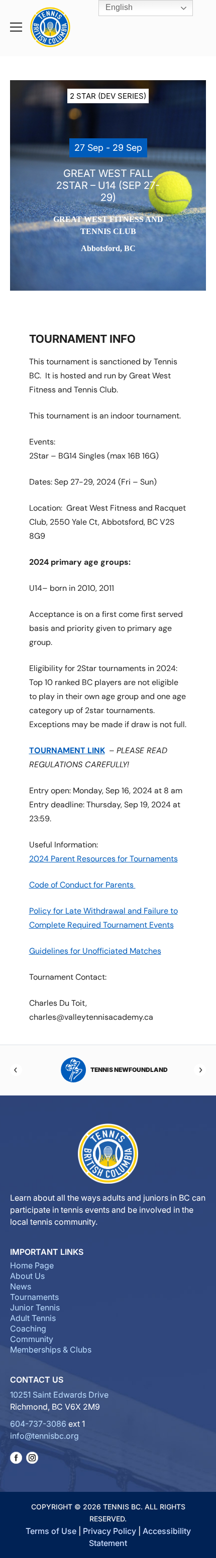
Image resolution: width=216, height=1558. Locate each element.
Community (31, 1339)
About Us (27, 1276)
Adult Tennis (33, 1318)
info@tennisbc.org (44, 1436)
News (20, 1286)
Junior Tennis (35, 1307)
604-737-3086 (38, 1424)
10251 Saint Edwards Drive (59, 1395)
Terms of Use (51, 1531)
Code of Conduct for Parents (82, 884)
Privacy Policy (109, 1531)
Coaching (28, 1328)
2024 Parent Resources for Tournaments (103, 858)
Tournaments (34, 1297)
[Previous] (16, 1070)
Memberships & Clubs (50, 1350)
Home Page (32, 1265)
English (118, 7)
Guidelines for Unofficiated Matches (95, 951)
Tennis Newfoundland (123, 1069)
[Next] (200, 1070)
